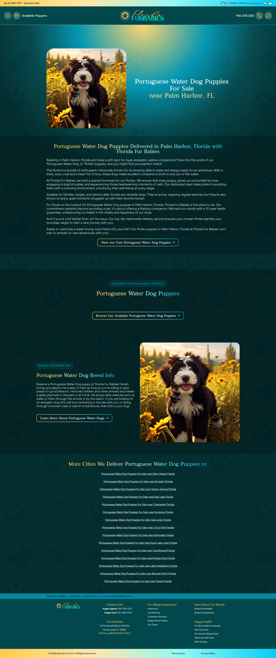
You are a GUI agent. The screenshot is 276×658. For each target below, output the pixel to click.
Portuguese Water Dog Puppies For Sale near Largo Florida (138, 519)
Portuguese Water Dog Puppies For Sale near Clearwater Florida (138, 504)
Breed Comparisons (204, 612)
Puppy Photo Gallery (158, 620)
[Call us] (259, 15)
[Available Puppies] (16, 15)
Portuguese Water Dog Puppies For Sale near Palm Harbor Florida (138, 473)
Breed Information (204, 608)
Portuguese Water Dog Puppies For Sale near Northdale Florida (138, 535)
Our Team (152, 624)
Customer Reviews (157, 616)
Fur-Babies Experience (162, 604)
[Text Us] (268, 15)
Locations (75, 596)
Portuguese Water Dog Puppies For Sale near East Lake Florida (138, 496)
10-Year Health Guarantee (208, 625)
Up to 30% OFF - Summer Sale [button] (21, 3)
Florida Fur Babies (56, 596)
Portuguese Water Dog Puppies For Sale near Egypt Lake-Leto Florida (138, 542)
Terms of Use (178, 653)
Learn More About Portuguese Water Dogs (72, 418)
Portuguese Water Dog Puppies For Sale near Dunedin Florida (138, 481)
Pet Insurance (201, 629)
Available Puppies (34, 15)
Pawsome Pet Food (204, 637)
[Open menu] (8, 15)
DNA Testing (201, 641)
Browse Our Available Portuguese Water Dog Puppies (136, 316)
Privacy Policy (208, 653)
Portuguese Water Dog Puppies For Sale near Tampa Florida (138, 581)
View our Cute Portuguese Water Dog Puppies (136, 242)
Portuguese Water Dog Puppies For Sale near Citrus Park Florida (138, 527)
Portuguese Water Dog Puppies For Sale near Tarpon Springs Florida (138, 489)
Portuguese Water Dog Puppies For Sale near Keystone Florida (138, 512)
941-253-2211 (245, 15)
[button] (265, 3)
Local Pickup (154, 612)
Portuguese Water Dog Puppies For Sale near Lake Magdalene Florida (138, 565)
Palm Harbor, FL (93, 596)
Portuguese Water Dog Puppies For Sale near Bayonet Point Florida (138, 573)
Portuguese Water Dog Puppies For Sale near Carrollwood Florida (138, 550)
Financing (152, 608)
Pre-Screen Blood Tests (206, 633)
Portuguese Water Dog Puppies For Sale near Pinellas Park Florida (138, 558)
